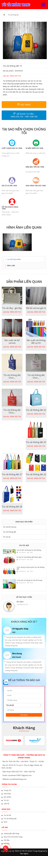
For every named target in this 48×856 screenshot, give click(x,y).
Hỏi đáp (6, 840)
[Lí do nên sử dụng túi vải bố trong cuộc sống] (9, 584)
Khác (5, 822)
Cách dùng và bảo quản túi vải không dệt (30, 568)
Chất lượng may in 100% (12, 148)
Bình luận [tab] (11, 265)
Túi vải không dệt (13, 15)
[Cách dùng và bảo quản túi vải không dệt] (9, 571)
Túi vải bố (7, 815)
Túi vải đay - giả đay (12, 308)
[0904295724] (6, 849)
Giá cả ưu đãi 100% (9, 186)
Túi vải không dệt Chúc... (12, 376)
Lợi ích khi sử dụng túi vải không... (29, 550)
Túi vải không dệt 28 (12, 506)
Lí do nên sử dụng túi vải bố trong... (30, 580)
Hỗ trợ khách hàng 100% (10, 208)
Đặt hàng (26, 104)
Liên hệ (6, 804)
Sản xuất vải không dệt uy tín (36, 341)
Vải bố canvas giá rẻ (36, 308)
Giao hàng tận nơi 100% (36, 186)
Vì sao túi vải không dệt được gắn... (30, 557)
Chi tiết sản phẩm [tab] (14, 259)
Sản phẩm (7, 797)
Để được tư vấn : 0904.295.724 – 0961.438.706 (24, 115)
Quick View (12, 294)
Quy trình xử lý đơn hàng (13, 837)
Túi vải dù (6, 537)
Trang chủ (7, 790)
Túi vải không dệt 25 (36, 442)
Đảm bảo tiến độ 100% (35, 167)
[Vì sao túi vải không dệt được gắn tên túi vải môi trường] (9, 560)
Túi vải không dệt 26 (36, 474)
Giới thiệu (7, 794)
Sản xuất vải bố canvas (12, 341)
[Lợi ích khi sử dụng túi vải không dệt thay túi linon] (9, 551)
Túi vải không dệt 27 (12, 474)
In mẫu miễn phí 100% (34, 148)
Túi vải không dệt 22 (36, 410)
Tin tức (6, 800)
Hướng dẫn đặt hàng (11, 833)
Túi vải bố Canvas (9, 527)
